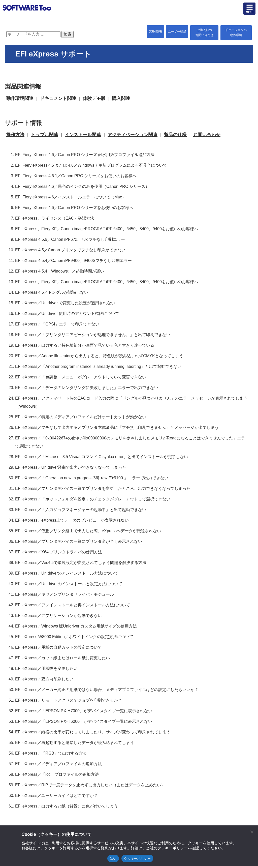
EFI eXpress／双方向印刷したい (44, 679)
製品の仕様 (175, 134)
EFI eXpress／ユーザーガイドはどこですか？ (56, 795)
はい (113, 858)
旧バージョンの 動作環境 (236, 32)
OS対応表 (155, 31)
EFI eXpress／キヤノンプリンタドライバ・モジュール (64, 594)
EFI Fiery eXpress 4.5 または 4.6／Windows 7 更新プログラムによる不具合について (91, 165)
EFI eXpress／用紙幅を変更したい (46, 668)
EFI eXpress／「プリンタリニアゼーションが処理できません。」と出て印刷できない (92, 335)
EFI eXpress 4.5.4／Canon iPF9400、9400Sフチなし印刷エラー (73, 260)
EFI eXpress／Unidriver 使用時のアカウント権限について (67, 313)
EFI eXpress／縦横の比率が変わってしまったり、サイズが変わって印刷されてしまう (92, 732)
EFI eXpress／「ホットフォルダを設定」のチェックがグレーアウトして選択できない (92, 499)
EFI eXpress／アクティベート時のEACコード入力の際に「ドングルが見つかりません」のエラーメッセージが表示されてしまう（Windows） (131, 402)
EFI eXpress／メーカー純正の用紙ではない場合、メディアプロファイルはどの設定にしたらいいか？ (107, 690)
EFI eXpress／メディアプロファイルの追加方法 (58, 764)
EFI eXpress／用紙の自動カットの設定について (58, 647)
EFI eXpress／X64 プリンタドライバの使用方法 (58, 552)
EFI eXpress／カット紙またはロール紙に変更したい (62, 658)
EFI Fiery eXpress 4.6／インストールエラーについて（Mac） (70, 197)
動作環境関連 (20, 98)
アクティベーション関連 (132, 134)
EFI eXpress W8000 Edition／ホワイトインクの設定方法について (74, 637)
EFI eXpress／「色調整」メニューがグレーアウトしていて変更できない (80, 377)
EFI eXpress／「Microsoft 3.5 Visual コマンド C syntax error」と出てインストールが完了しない (101, 457)
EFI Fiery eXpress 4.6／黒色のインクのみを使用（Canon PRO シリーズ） (82, 186)
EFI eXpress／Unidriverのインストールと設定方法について (68, 584)
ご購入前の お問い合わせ (204, 32)
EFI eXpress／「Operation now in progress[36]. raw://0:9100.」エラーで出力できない (91, 478)
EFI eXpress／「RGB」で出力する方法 (50, 753)
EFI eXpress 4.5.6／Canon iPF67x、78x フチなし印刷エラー (70, 239)
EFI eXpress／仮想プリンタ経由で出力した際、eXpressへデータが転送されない (88, 531)
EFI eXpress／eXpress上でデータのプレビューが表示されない (72, 520)
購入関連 (121, 98)
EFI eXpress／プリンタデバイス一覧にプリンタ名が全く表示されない (78, 541)
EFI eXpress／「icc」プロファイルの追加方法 (57, 774)
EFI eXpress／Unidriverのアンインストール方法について (66, 573)
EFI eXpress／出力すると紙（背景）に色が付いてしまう (66, 806)
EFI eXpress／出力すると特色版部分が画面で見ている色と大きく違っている (84, 345)
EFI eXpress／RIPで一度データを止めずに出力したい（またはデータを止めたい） (90, 785)
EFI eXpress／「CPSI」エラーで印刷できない (57, 324)
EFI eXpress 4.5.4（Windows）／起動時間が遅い (59, 271)
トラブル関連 (44, 134)
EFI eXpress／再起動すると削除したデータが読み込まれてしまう (74, 742)
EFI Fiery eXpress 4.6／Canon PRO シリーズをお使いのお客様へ (74, 207)
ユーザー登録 (177, 31)
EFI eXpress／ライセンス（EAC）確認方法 (54, 218)
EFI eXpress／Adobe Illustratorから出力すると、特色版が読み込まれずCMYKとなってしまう (99, 356)
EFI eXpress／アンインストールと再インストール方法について (72, 605)
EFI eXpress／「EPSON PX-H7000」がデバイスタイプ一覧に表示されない (83, 711)
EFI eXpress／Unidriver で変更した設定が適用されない (65, 303)
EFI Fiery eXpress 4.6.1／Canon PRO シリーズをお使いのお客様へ (76, 176)
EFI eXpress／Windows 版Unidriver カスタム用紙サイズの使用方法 (76, 626)
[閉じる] (251, 831)
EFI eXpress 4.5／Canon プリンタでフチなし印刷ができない (70, 250)
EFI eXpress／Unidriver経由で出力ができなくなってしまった (70, 467)
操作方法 (15, 134)
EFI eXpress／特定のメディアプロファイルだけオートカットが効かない (80, 417)
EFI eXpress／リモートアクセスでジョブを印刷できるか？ (68, 700)
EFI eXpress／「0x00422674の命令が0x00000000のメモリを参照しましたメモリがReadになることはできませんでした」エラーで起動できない (132, 442)
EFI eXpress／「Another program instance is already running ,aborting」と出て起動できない (98, 366)
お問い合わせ (206, 134)
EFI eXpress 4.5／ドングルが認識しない (51, 292)
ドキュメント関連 (58, 98)
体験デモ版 (94, 98)
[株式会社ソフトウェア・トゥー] (27, 17)
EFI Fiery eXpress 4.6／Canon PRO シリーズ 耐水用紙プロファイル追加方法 (84, 155)
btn (249, 9)
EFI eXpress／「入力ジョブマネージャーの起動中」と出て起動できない (80, 509)
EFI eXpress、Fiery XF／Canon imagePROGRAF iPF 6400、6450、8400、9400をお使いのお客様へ (106, 229)
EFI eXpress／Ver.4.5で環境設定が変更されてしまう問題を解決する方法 (80, 562)
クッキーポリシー (137, 858)
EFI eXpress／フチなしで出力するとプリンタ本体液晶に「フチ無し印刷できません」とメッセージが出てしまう (117, 427)
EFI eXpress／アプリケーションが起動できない (58, 615)
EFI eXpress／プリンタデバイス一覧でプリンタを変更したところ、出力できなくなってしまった (102, 488)
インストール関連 (83, 134)
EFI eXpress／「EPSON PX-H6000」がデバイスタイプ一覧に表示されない (83, 721)
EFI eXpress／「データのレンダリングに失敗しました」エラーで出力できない (86, 387)
